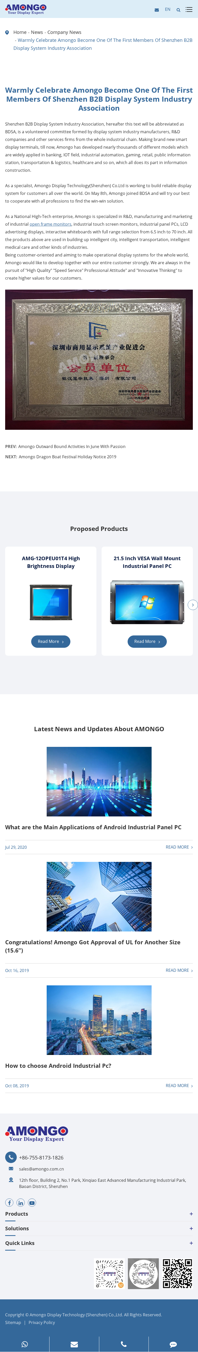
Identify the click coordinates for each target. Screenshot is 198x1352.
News (37, 32)
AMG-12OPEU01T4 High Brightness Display (51, 562)
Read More (49, 641)
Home (20, 32)
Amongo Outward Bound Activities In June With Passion (72, 446)
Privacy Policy (42, 1322)
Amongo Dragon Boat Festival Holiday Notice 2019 (67, 457)
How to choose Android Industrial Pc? (58, 1065)
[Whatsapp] (24, 1344)
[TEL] (123, 1344)
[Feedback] (173, 1344)
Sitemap (13, 1322)
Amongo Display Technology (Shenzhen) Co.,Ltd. (76, 1315)
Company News (64, 32)
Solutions (17, 1228)
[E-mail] (74, 1344)
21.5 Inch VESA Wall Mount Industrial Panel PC (147, 562)
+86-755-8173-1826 (41, 1158)
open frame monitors (50, 224)
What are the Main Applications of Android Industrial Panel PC (93, 827)
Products (16, 1213)
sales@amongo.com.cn (41, 1169)
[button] (193, 605)
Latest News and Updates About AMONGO (99, 729)
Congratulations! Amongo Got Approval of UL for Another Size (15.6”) (92, 946)
